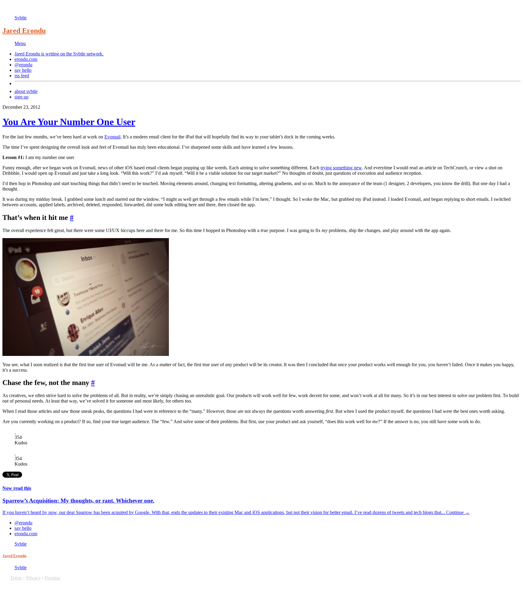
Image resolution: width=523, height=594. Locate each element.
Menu (20, 43)
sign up (21, 96)
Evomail (112, 136)
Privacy (33, 577)
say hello (23, 70)
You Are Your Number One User (68, 121)
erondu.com (26, 59)
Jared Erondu (24, 31)
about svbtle (26, 91)
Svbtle (21, 17)
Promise (52, 577)
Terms (16, 577)
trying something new (341, 167)
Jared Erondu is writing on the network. (59, 53)
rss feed (22, 75)
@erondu (23, 64)
